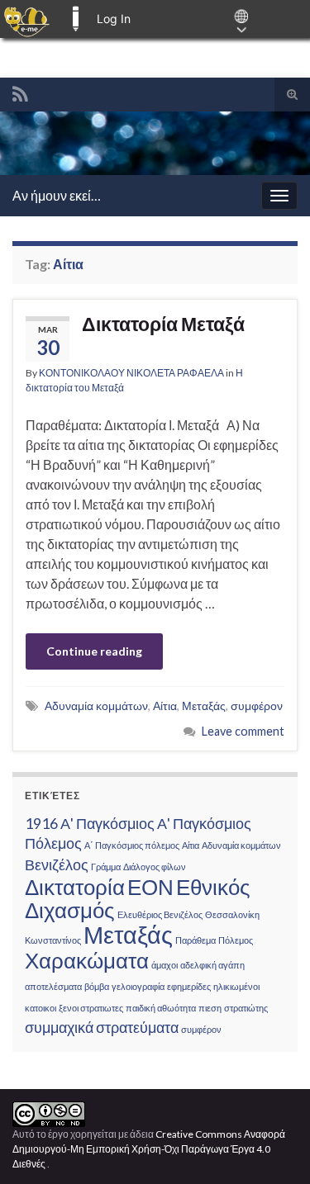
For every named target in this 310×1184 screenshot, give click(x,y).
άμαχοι (164, 964)
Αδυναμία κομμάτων (96, 706)
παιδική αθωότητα (161, 1007)
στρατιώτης (246, 1007)
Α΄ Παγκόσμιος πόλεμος (131, 845)
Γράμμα (106, 866)
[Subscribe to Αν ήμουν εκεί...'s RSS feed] (20, 91)
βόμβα (96, 986)
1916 (41, 823)
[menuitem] (27, 19)
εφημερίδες (189, 986)
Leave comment (243, 731)
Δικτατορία (75, 887)
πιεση (210, 1007)
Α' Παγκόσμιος (107, 823)
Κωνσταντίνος (53, 940)
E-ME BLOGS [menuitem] (75, 19)
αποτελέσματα (53, 986)
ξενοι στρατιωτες (91, 1007)
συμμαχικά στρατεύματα (102, 1027)
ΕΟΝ (150, 887)
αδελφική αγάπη (212, 964)
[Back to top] (272, 1146)
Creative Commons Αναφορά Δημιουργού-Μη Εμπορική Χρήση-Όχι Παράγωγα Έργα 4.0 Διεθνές (148, 1149)
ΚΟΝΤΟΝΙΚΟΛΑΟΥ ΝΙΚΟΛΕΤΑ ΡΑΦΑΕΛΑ (131, 373)
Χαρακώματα (87, 960)
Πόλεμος (235, 940)
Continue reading (94, 651)
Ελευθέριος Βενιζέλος (160, 914)
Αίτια (165, 706)
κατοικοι (40, 1007)
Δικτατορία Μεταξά (163, 323)
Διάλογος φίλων (154, 866)
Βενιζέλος (56, 865)
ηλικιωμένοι (236, 986)
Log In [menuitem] (114, 19)
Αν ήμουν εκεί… (56, 195)
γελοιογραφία (138, 986)
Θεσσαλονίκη (232, 914)
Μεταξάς (204, 706)
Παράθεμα (195, 940)
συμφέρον (257, 706)
